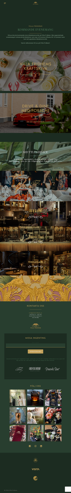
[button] (4, 3)
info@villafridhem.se (35, 312)
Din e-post (35, 342)
